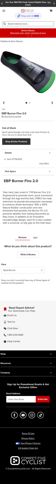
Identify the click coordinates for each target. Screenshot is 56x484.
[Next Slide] (54, 3)
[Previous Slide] (2, 3)
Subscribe (43, 399)
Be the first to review (11, 116)
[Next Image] (52, 103)
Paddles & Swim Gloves (12, 41)
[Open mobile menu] (3, 10)
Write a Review (28, 254)
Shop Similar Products (16, 141)
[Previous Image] (4, 103)
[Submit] (5, 24)
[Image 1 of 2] (26, 102)
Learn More (44, 163)
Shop (3, 353)
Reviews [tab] (22, 237)
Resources (6, 363)
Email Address (13, 393)
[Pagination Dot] (24, 36)
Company (5, 372)
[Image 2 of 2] (29, 102)
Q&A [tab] (35, 237)
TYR (3, 109)
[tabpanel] (28, 266)
